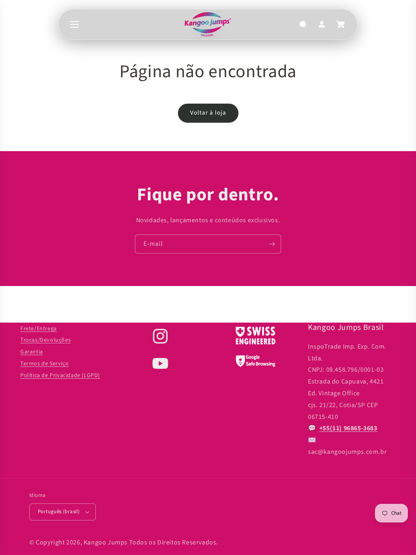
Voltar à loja (208, 112)
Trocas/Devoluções (45, 340)
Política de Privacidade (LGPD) (60, 375)
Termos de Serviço (44, 364)
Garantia (31, 352)
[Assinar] (272, 244)
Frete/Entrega (38, 329)
